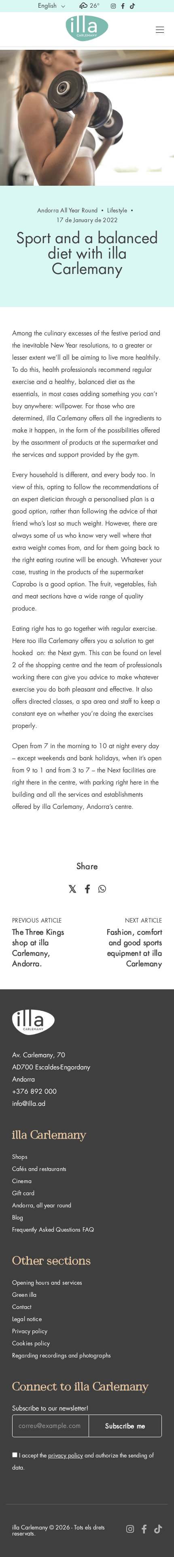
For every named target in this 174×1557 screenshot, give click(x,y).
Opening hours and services (47, 1282)
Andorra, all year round (41, 1205)
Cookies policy (31, 1343)
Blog (17, 1217)
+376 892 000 (34, 1091)
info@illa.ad (28, 1104)
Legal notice (27, 1319)
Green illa (24, 1295)
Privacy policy (29, 1331)
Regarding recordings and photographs (61, 1355)
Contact (21, 1307)
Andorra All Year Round (67, 210)
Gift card (23, 1193)
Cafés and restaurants (39, 1169)
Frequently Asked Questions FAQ (53, 1229)
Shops (20, 1157)
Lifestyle (117, 210)
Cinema (22, 1181)
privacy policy (65, 1455)
